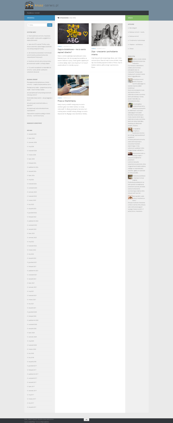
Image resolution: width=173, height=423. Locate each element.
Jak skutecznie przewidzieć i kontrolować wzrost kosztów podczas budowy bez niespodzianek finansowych (39, 55)
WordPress (32, 422)
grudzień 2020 (33, 312)
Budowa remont (134, 36)
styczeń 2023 (32, 208)
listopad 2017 (32, 370)
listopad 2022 (32, 217)
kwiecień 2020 (33, 345)
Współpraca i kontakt (33, 13)
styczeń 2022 (32, 258)
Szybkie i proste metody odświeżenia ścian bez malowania (139, 61)
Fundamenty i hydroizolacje (137, 40)
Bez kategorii (133, 28)
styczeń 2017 (32, 407)
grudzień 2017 (33, 366)
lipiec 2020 (32, 333)
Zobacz (60, 46)
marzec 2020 (32, 349)
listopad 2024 (32, 163)
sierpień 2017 (32, 382)
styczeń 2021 (32, 308)
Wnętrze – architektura (136, 44)
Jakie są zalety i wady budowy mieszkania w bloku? (138, 198)
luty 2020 (31, 353)
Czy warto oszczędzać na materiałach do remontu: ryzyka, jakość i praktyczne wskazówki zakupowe (39, 70)
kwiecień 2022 (33, 246)
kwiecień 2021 (33, 295)
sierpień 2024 (32, 171)
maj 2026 (31, 146)
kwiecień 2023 (33, 196)
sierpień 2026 (32, 134)
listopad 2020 (32, 316)
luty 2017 (31, 403)
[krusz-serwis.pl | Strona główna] (41, 5)
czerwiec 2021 (33, 287)
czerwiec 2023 (33, 192)
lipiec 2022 (32, 233)
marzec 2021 (32, 299)
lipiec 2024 (32, 175)
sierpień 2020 (32, 328)
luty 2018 (31, 357)
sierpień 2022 (32, 229)
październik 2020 (33, 320)
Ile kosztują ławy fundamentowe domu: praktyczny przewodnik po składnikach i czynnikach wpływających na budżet (136, 108)
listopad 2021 (32, 266)
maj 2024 (31, 179)
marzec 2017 (32, 399)
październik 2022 (33, 221)
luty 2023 (31, 204)
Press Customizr (45, 422)
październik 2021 (33, 270)
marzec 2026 (32, 155)
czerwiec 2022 (33, 237)
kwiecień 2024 (33, 184)
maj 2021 (31, 291)
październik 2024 (33, 167)
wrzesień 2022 (33, 225)
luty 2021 (31, 304)
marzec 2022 (32, 250)
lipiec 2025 (32, 159)
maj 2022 (31, 241)
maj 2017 (31, 395)
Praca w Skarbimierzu (67, 101)
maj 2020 (31, 341)
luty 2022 (31, 254)
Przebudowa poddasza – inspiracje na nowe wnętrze (138, 178)
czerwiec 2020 (33, 337)
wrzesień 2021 (33, 275)
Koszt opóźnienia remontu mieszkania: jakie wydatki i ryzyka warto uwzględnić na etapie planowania (38, 38)
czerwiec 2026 (33, 142)
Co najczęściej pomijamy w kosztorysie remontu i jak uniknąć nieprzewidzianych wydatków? (136, 133)
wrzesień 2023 (33, 188)
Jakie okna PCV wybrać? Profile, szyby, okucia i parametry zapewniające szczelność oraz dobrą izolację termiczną (39, 47)
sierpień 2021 (32, 279)
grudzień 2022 (33, 213)
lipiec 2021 (32, 283)
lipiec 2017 (32, 386)
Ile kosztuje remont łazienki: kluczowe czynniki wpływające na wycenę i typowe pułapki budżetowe (136, 84)
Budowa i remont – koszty (137, 32)
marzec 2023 (32, 200)
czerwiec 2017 (33, 390)
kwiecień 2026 (33, 150)
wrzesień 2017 (33, 378)
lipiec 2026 (32, 138)
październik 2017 (33, 374)
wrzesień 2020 (33, 324)
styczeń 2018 (32, 361)
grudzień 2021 (33, 262)
